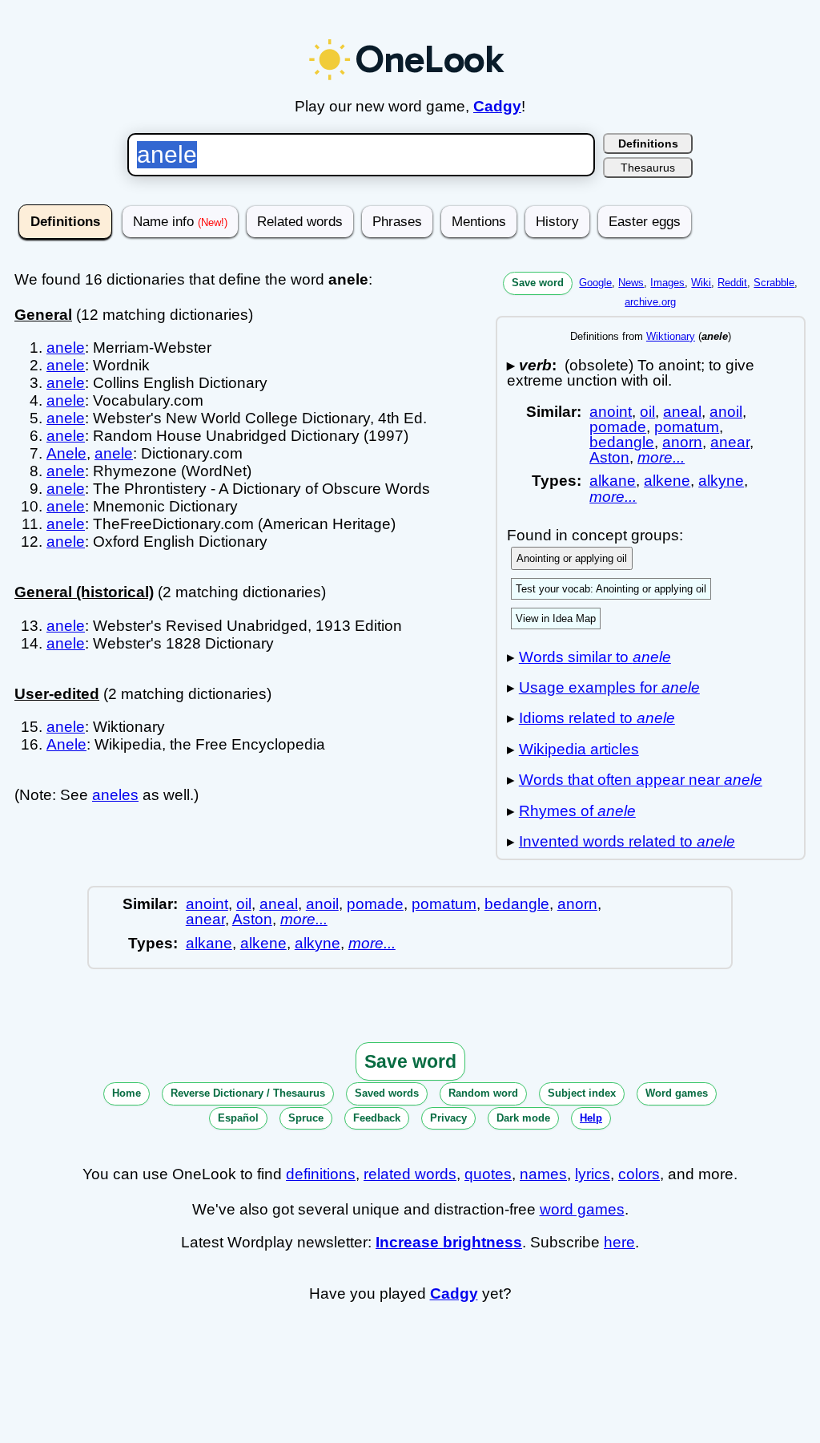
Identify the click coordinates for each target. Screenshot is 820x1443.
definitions (321, 1174)
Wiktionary (670, 336)
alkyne (721, 480)
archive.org (650, 302)
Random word (483, 1093)
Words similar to (595, 657)
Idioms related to (597, 717)
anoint (610, 411)
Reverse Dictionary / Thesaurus (248, 1093)
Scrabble (774, 283)
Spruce (306, 1118)
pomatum (686, 426)
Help (591, 1118)
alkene (667, 480)
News (631, 283)
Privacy (448, 1118)
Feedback (376, 1118)
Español (238, 1118)
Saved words (387, 1093)
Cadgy (497, 106)
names (543, 1174)
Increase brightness (449, 1242)
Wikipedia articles (579, 749)
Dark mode (523, 1118)
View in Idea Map (556, 618)
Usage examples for (609, 687)
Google (595, 283)
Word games (676, 1093)
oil (647, 411)
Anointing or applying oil (572, 558)
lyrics (592, 1174)
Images (667, 283)
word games (582, 1209)
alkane (612, 480)
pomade (617, 426)
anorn (682, 442)
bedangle (621, 442)
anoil (725, 411)
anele (65, 347)
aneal (682, 411)
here (619, 1242)
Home (126, 1093)
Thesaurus (648, 167)
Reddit (732, 283)
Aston (609, 457)
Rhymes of (577, 810)
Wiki (701, 283)
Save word (538, 283)
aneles (115, 794)
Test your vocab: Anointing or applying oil (611, 589)
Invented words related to (627, 841)
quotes (488, 1174)
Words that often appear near (640, 779)
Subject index (582, 1093)
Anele (66, 453)
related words (410, 1174)
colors (639, 1174)
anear (730, 442)
